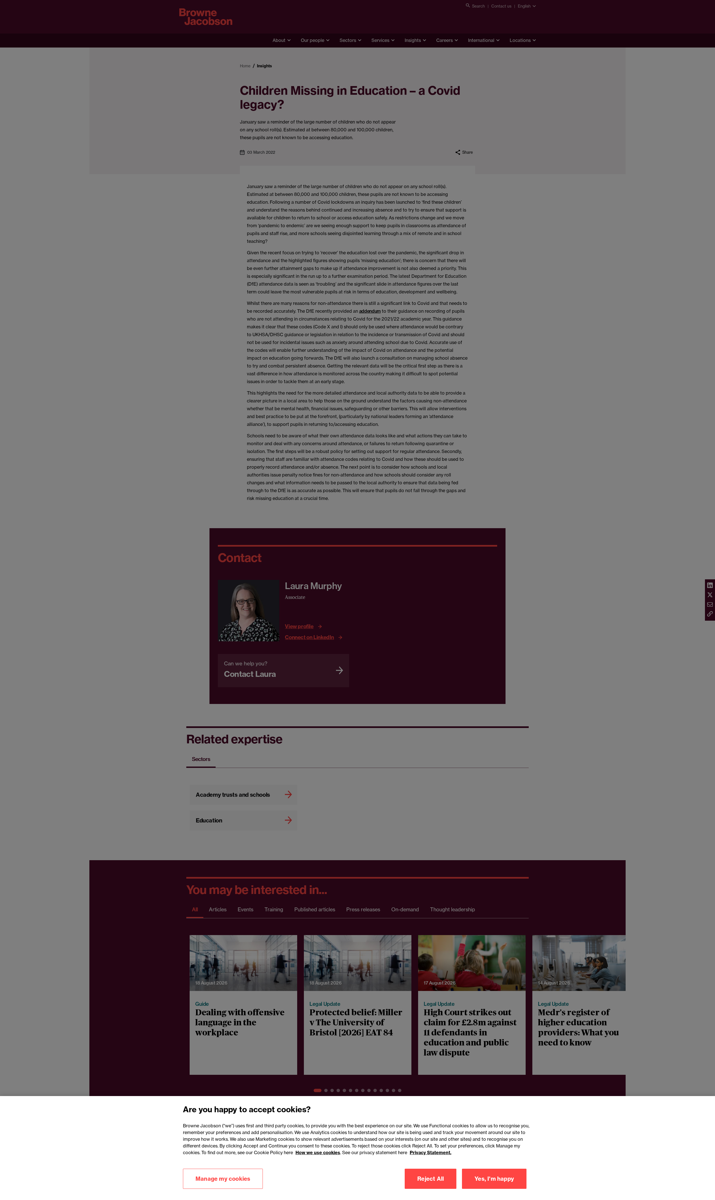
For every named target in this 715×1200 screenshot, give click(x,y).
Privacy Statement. (430, 1152)
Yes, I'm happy (494, 1178)
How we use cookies (317, 1152)
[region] (357, 1148)
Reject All (430, 1178)
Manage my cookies (223, 1178)
